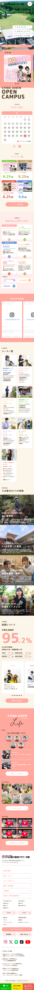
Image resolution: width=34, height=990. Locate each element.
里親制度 (20, 919)
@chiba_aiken (17, 808)
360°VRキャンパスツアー (23, 922)
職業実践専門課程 (22, 917)
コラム (24, 913)
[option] (17, 68)
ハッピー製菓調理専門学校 (10, 959)
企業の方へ (20, 903)
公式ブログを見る (17, 773)
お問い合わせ (24, 934)
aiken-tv (5, 924)
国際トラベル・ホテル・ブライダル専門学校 (13, 955)
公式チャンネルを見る (17, 843)
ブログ (9, 913)
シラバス (5, 919)
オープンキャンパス (17, 929)
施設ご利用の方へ (22, 905)
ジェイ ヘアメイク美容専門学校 (11, 969)
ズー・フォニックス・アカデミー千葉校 (12, 974)
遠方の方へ (5, 905)
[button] (19, 146)
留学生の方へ (6, 903)
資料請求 (8, 934)
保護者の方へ (6, 907)
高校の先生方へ (21, 900)
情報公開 (5, 917)
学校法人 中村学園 (7, 951)
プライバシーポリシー (8, 922)
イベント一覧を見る (17, 204)
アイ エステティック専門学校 (12, 964)
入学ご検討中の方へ (7, 900)
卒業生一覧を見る (17, 700)
